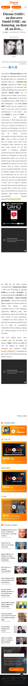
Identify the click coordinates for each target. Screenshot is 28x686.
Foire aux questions (13, 677)
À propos (3, 677)
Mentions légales (24, 677)
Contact (8, 678)
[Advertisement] (14, 266)
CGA (20, 678)
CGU (17, 678)
